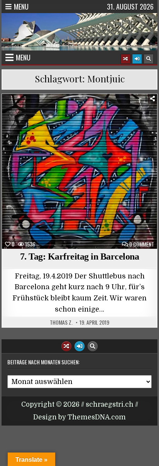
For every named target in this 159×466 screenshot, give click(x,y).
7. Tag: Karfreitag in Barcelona (79, 256)
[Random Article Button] (125, 59)
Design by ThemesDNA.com (79, 417)
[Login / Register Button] (137, 59)
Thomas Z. (61, 322)
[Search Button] (148, 59)
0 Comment (141, 244)
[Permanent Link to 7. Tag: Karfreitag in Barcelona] (79, 171)
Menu (21, 7)
